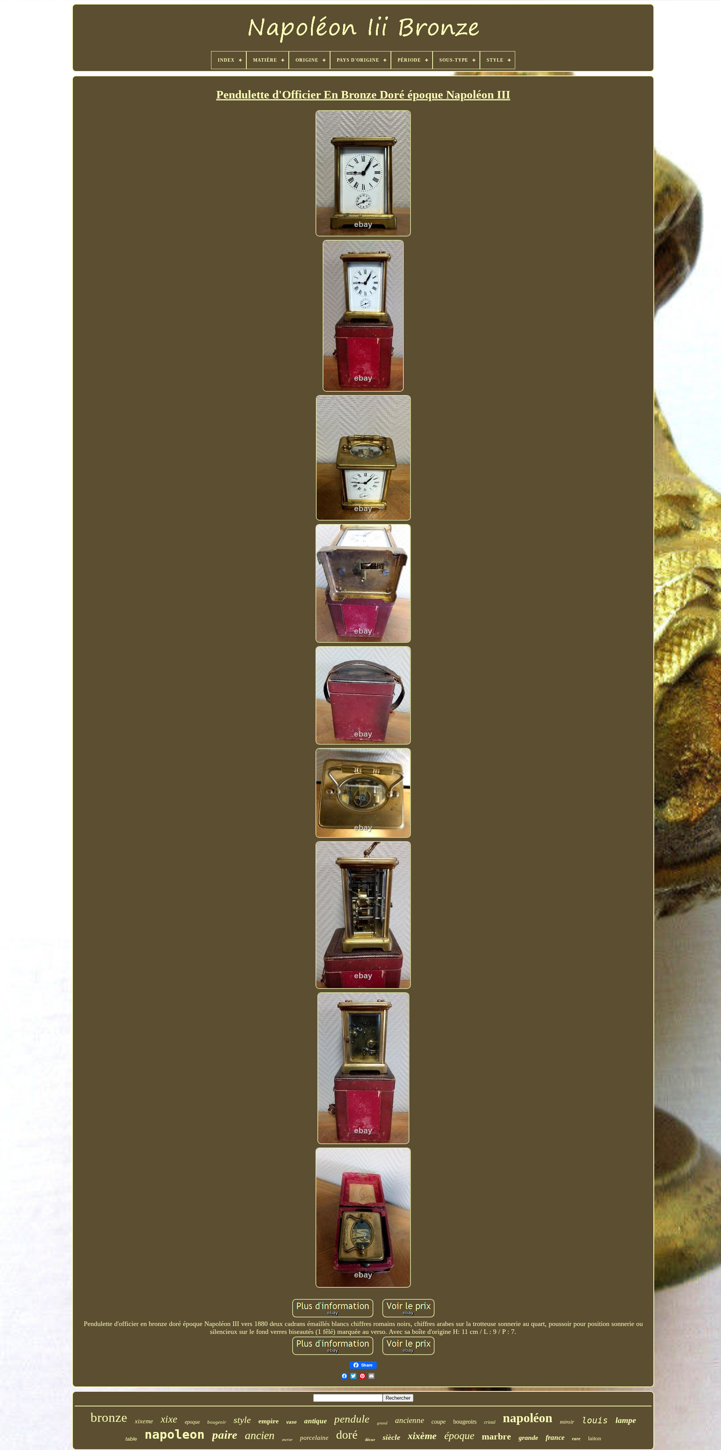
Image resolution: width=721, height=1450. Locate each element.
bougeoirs (465, 1421)
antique (315, 1421)
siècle (391, 1437)
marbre (496, 1436)
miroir (567, 1422)
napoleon (175, 1434)
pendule (352, 1419)
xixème (422, 1435)
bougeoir (216, 1422)
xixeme (144, 1421)
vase (291, 1422)
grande (528, 1437)
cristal (489, 1422)
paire (224, 1434)
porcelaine (314, 1437)
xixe (169, 1419)
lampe (625, 1420)
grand (382, 1423)
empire (268, 1421)
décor (370, 1439)
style (242, 1420)
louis (595, 1420)
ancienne (409, 1420)
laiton (594, 1438)
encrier (287, 1440)
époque (459, 1435)
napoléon (527, 1418)
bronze (109, 1417)
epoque (192, 1422)
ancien (260, 1435)
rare (576, 1438)
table (131, 1439)
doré (346, 1434)
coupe (438, 1421)
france (555, 1437)
